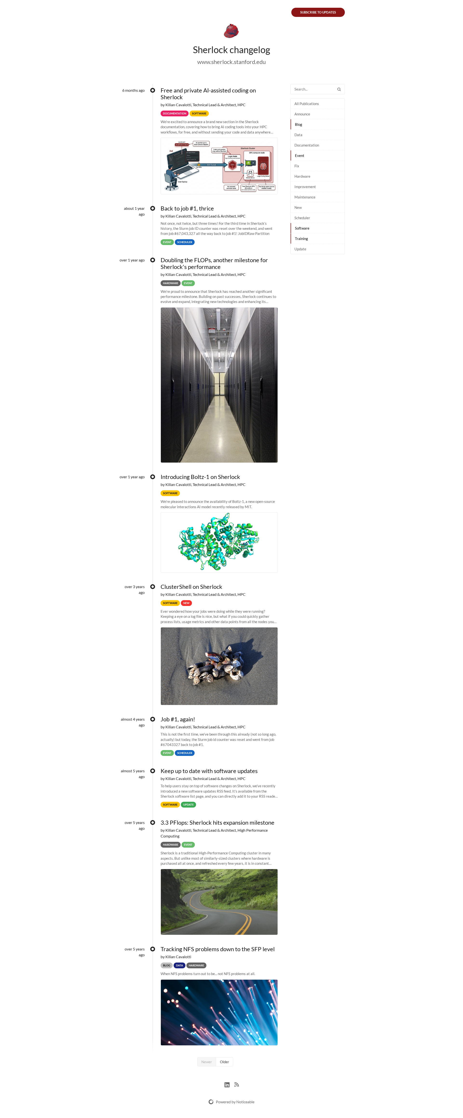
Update (300, 249)
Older (224, 1062)
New (298, 207)
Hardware (302, 176)
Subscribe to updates (318, 12)
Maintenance (304, 197)
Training (301, 238)
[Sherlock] (231, 32)
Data (298, 135)
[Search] (339, 89)
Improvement (305, 186)
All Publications (306, 103)
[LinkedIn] (229, 1084)
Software (302, 228)
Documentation (306, 145)
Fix (296, 166)
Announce (302, 114)
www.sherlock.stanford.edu (231, 61)
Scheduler (302, 218)
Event (299, 155)
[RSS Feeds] (236, 1084)
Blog (298, 124)
